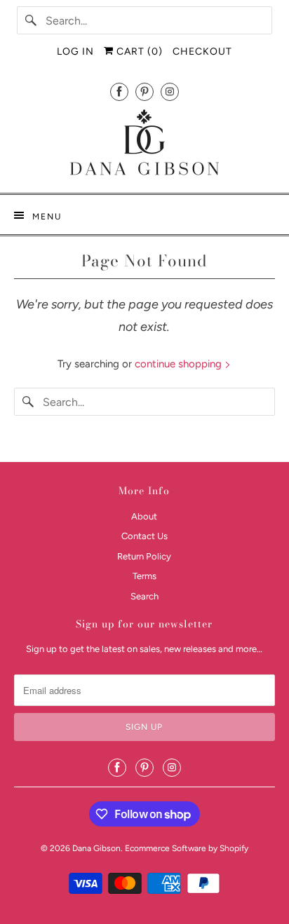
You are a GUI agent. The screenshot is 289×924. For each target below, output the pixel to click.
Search (144, 596)
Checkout (202, 51)
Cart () (138, 51)
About (144, 516)
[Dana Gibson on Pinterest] (144, 91)
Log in (75, 51)
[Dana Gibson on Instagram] (170, 91)
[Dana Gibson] (144, 144)
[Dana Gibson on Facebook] (119, 91)
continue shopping (179, 364)
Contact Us (144, 536)
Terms (144, 576)
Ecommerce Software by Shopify (186, 848)
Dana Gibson (96, 848)
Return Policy (144, 556)
